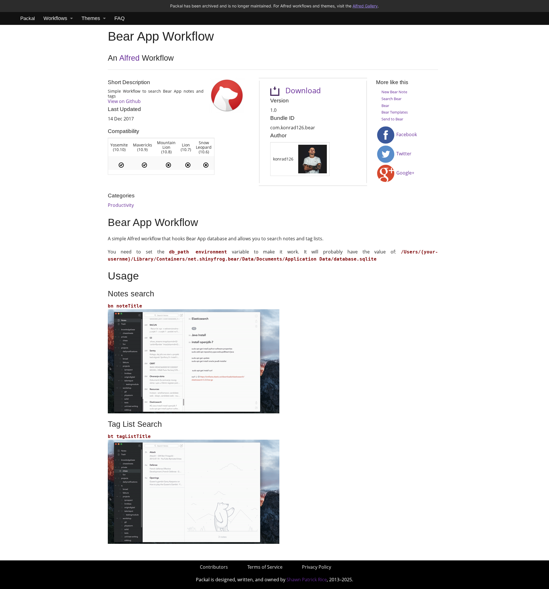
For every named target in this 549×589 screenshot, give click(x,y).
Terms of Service (265, 567)
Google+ (404, 173)
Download (300, 91)
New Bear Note (394, 91)
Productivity (121, 205)
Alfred (129, 58)
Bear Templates (394, 112)
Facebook (406, 134)
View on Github (124, 101)
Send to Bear (392, 119)
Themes (90, 18)
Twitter (403, 153)
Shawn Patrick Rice (307, 579)
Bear (385, 105)
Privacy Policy (316, 567)
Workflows (55, 18)
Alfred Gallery (365, 5)
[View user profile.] (312, 158)
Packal (27, 18)
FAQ (119, 18)
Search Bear (391, 98)
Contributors (214, 567)
